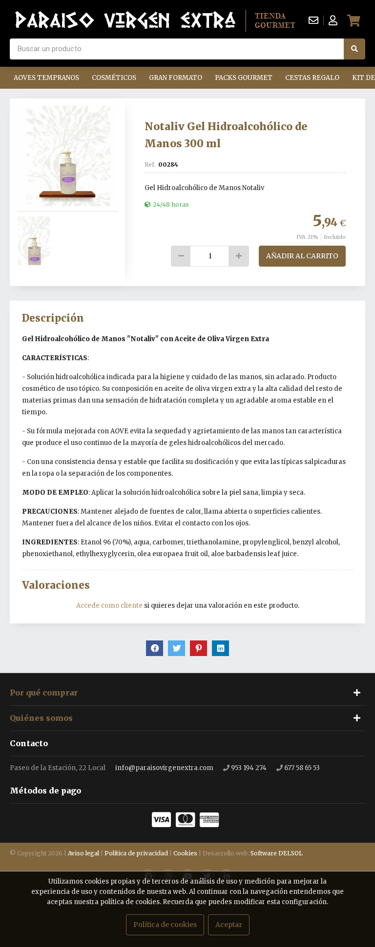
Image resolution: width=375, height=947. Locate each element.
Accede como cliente (109, 605)
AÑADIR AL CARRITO (302, 255)
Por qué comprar (44, 692)
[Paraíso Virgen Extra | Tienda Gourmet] (155, 20)
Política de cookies (165, 924)
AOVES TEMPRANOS (46, 78)
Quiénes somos (41, 718)
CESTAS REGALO (312, 78)
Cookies (185, 853)
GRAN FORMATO (175, 78)
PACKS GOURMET (243, 78)
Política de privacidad (136, 853)
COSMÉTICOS (114, 78)
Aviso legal (83, 853)
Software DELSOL (276, 853)
